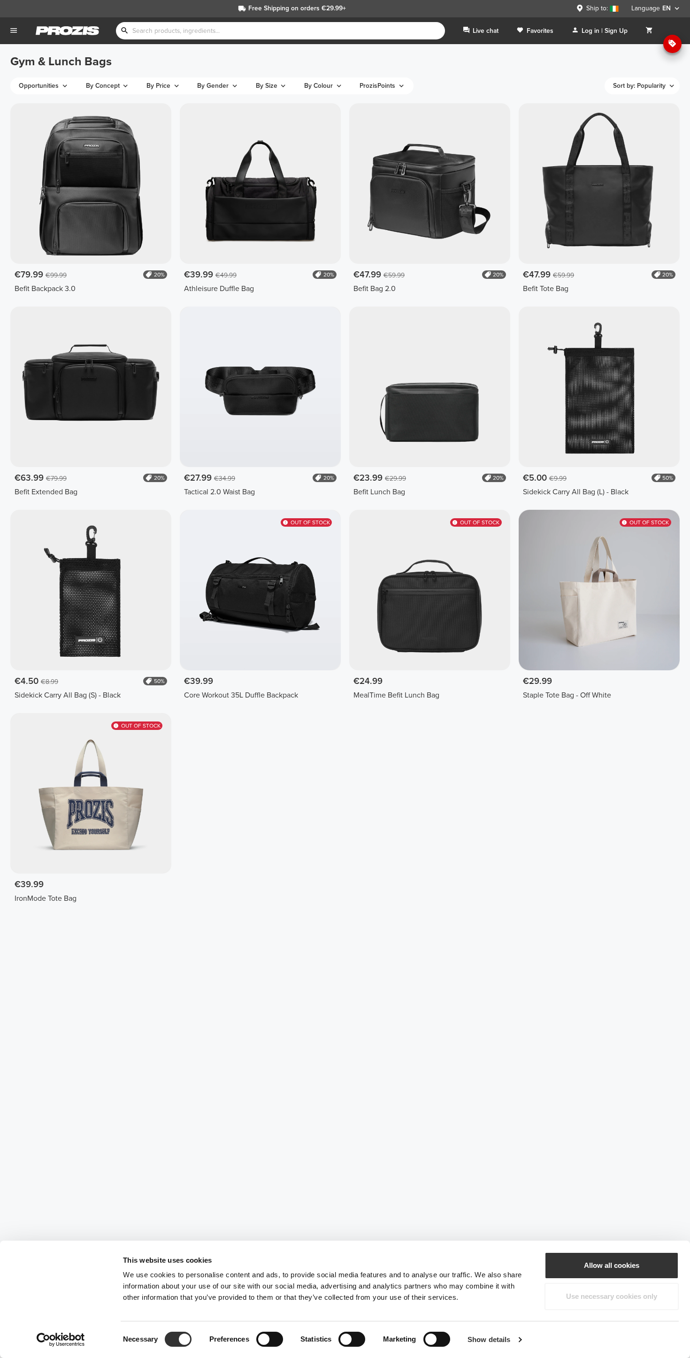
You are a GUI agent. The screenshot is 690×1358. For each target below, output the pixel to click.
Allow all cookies (611, 1265)
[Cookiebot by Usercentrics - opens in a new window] (61, 1340)
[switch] (269, 1339)
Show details (489, 1339)
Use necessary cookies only (611, 1296)
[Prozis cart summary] (649, 30)
